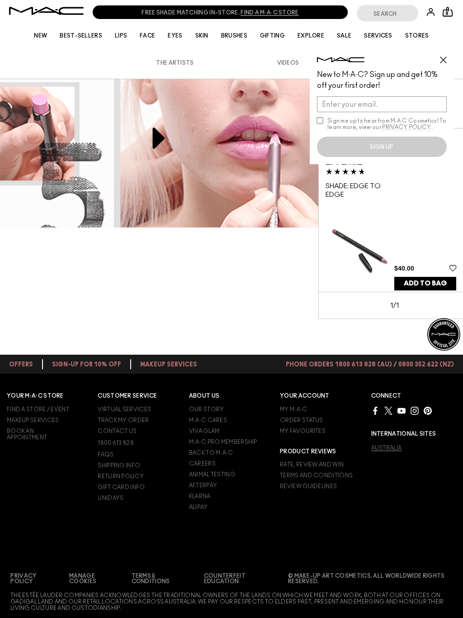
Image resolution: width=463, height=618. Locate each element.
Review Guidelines (308, 486)
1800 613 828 (133, 12)
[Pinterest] (428, 410)
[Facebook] (375, 410)
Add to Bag (425, 283)
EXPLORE (311, 35)
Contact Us (117, 431)
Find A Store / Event (38, 409)
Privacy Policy (23, 578)
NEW (40, 35)
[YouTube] (401, 410)
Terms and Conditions (316, 475)
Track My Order (123, 420)
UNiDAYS (110, 498)
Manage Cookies (82, 578)
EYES (175, 35)
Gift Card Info (121, 487)
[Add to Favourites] (452, 268)
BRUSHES (234, 35)
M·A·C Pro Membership (223, 442)
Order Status (301, 420)
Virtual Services (124, 409)
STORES (417, 35)
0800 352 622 (235, 12)
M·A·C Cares (208, 420)
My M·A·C (293, 409)
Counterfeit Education (225, 578)
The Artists (175, 63)
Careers (202, 463)
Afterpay (203, 485)
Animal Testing (212, 474)
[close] (447, 56)
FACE (147, 35)
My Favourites (303, 431)
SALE (344, 35)
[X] (388, 410)
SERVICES (378, 35)
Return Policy (121, 476)
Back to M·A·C (211, 453)
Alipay (198, 507)
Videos (288, 63)
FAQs (105, 454)
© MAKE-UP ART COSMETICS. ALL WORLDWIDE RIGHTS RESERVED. (366, 578)
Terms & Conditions (151, 578)
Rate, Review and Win (312, 464)
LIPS (121, 35)
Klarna (200, 496)
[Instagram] (415, 410)
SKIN (201, 35)
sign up (381, 147)
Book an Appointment (27, 434)
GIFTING (272, 35)
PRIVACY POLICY (406, 127)
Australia (386, 448)
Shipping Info (119, 465)
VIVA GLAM (204, 431)
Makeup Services (33, 420)
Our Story (206, 409)
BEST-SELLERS (81, 35)
